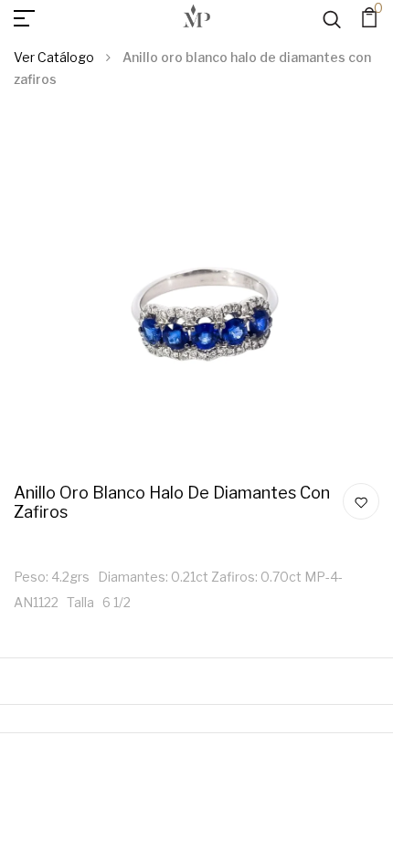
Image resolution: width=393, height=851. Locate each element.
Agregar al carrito (338, 39)
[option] (196, 300)
